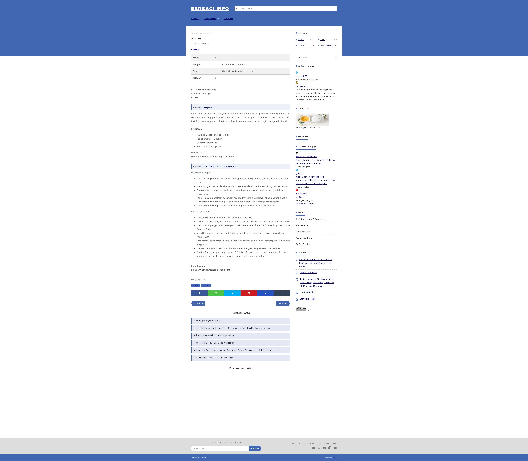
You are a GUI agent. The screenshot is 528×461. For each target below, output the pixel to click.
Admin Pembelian (304, 238)
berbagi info (210, 8)
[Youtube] (335, 448)
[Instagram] (330, 448)
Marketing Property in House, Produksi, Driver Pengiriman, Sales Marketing (235, 350)
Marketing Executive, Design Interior (214, 343)
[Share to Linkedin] (265, 293)
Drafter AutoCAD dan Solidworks (219, 166)
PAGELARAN (326, 45)
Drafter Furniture (304, 244)
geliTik (299, 173)
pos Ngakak (301, 193)
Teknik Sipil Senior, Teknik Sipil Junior (214, 357)
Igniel (335, 457)
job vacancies (302, 86)
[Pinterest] (324, 448)
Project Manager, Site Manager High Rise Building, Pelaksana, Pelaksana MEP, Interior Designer (317, 282)
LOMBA (301, 45)
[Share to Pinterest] (249, 293)
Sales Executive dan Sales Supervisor (214, 335)
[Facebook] (313, 448)
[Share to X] (232, 293)
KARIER (195, 49)
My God (299, 197)
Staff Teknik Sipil (307, 299)
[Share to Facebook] (199, 293)
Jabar (196, 285)
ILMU (322, 40)
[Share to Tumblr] (282, 293)
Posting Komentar (201, 43)
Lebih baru (199, 303)
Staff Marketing (307, 292)
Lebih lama (282, 303)
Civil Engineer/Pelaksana (207, 320)
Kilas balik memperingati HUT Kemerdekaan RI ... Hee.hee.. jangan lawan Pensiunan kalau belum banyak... (316, 180)
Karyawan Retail (303, 231)
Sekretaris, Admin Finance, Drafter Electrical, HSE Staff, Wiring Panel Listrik (315, 263)
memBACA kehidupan (306, 156)
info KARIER (302, 76)
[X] (319, 448)
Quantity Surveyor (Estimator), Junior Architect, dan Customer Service (232, 328)
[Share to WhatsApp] (216, 293)
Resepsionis (208, 107)
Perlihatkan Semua (305, 203)
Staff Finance (302, 225)
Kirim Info (228, 19)
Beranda (195, 19)
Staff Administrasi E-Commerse (311, 219)
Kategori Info (210, 19)
